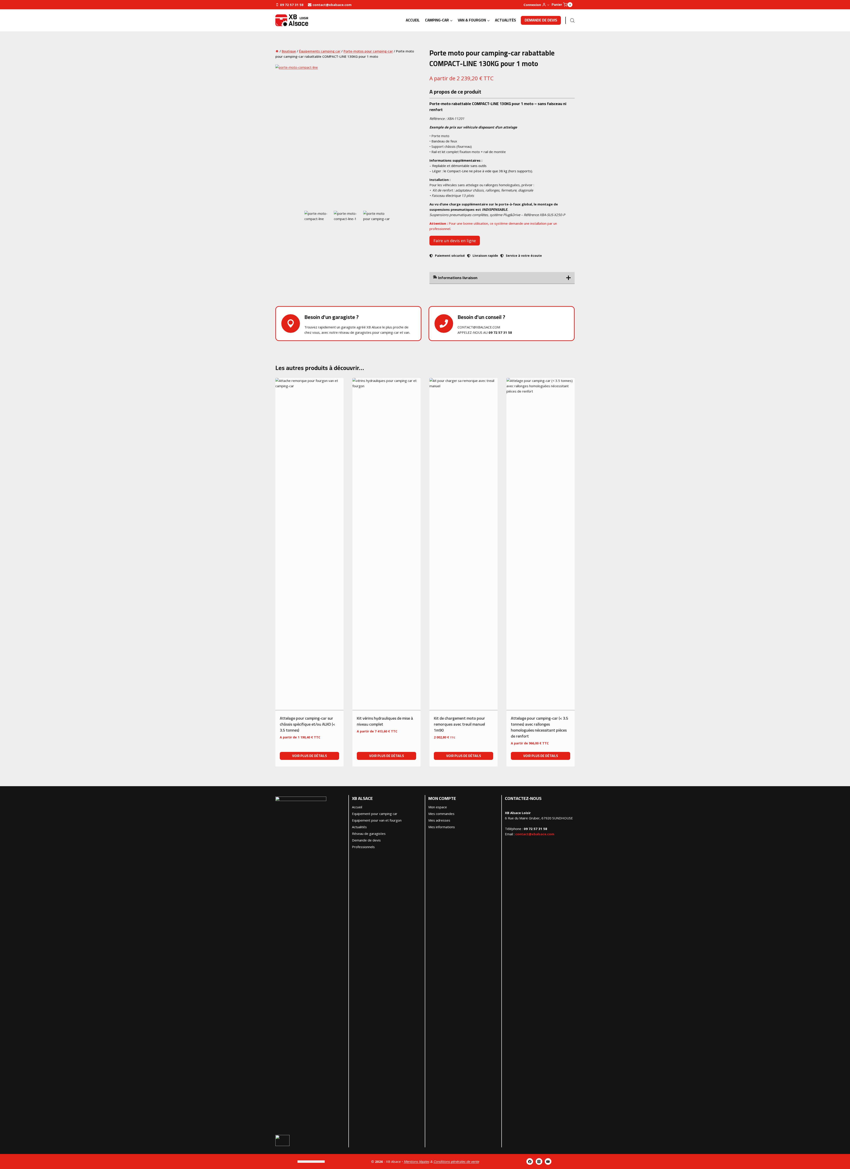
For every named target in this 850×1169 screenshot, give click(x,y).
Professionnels (363, 847)
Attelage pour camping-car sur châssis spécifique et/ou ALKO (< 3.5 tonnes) (307, 724)
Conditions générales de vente (456, 1161)
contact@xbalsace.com (534, 834)
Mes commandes (441, 813)
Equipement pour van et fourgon (377, 820)
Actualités (505, 20)
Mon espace (437, 807)
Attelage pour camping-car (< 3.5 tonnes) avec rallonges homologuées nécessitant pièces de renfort (539, 727)
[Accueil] (277, 51)
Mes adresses (439, 820)
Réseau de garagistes (369, 833)
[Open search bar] (572, 20)
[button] (548, 4)
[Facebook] (529, 1161)
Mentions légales (416, 1161)
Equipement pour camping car (374, 813)
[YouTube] (548, 1161)
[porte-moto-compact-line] (348, 137)
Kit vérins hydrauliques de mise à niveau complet (385, 721)
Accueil (413, 20)
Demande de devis (541, 20)
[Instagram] (539, 1161)
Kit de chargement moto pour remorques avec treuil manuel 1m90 (459, 724)
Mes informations (441, 827)
